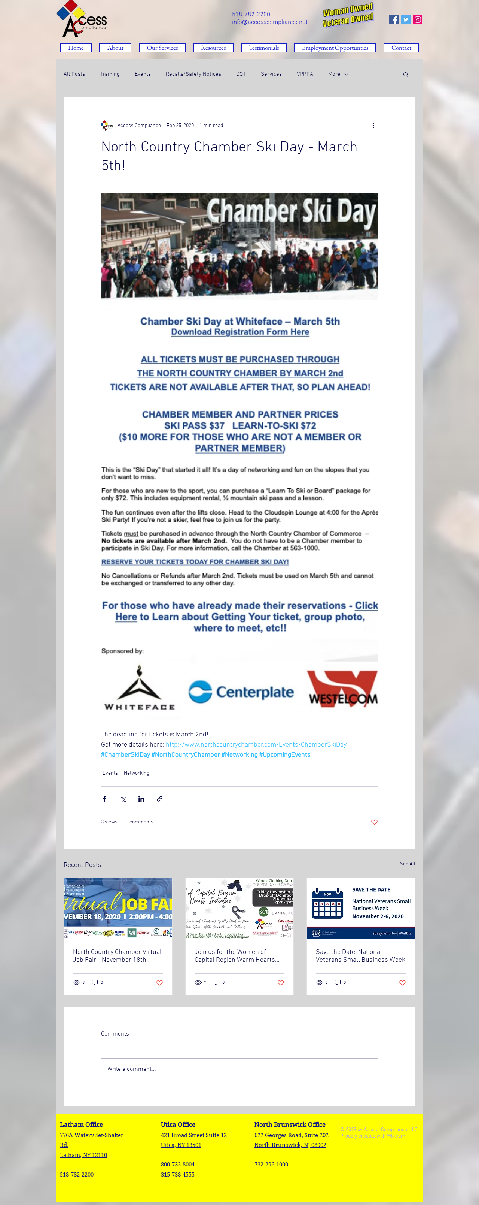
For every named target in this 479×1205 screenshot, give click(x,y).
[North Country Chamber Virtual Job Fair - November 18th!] (118, 908)
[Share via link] (159, 798)
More (334, 74)
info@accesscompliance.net (270, 22)
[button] (213, 47)
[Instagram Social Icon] (417, 19)
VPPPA (305, 74)
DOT (241, 74)
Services (271, 74)
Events (143, 74)
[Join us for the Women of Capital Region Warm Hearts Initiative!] (240, 908)
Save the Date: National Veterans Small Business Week (360, 956)
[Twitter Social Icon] (406, 19)
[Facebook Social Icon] (394, 19)
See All (407, 864)
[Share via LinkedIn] (141, 798)
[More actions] (373, 125)
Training (110, 74)
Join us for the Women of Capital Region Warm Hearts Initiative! (235, 956)
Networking (136, 773)
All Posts (74, 74)
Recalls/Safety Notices (193, 74)
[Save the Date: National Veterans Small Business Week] (361, 908)
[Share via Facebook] (104, 798)
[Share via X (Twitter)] (122, 798)
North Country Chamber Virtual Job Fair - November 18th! (117, 956)
